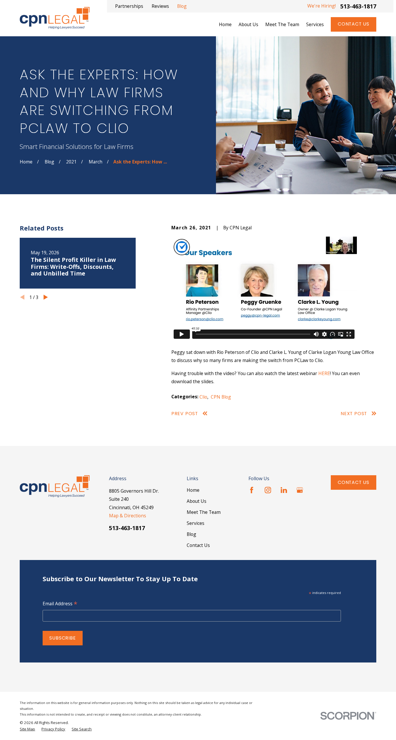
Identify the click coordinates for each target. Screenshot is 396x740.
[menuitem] (27, 729)
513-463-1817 (358, 6)
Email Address (60, 604)
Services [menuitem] (315, 24)
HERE (324, 373)
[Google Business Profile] (300, 490)
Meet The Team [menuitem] (282, 24)
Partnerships (129, 6)
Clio (203, 397)
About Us (196, 501)
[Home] (55, 18)
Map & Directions (127, 515)
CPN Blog (221, 397)
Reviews (160, 6)
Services (195, 523)
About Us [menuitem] (248, 24)
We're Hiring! (321, 6)
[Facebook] (251, 490)
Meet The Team (204, 512)
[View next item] (45, 297)
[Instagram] (268, 490)
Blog (182, 6)
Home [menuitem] (225, 24)
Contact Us (353, 24)
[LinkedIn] (284, 490)
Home (193, 490)
